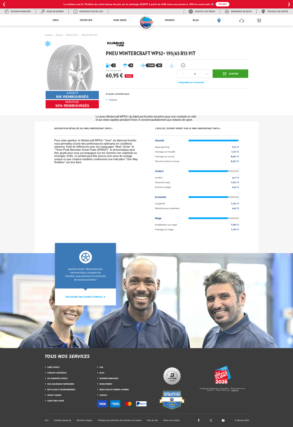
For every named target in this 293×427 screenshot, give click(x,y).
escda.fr (235, 390)
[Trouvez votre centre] (219, 20)
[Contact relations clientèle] (242, 20)
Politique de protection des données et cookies (120, 420)
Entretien (86, 20)
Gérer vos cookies (171, 420)
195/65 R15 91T (89, 35)
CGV (46, 420)
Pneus (59, 35)
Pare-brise (120, 20)
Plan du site (152, 420)
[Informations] (183, 65)
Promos (170, 20)
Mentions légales (85, 420)
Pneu (56, 20)
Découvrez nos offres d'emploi (84, 296)
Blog (196, 20)
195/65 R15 (72, 35)
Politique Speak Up (62, 420)
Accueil (48, 35)
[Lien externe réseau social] (198, 420)
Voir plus (222, 4)
